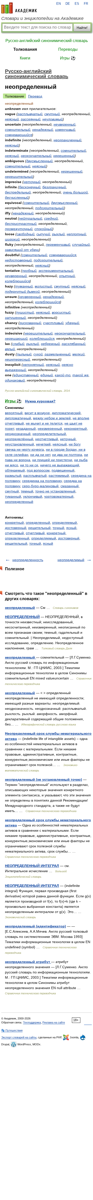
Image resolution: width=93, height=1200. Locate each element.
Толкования (25, 49)
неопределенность (27, 560)
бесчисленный (17, 197)
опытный (67, 276)
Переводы (68, 49)
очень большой (75, 192)
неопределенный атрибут (28, 962)
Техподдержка (32, 1022)
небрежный (50, 344)
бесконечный (29, 187)
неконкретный (75, 429)
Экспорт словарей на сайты (18, 1037)
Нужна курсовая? (40, 401)
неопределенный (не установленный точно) (43, 779)
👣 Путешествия (12, 1030)
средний (51, 218)
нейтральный (30, 218)
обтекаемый (15, 470)
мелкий (78, 354)
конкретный (14, 523)
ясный (71, 528)
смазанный (70, 486)
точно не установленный (55, 491)
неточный (32, 182)
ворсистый (61, 312)
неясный (12, 119)
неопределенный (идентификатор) (35, 926)
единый (46, 375)
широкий (12, 239)
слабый (18, 344)
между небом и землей (52, 418)
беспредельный (18, 192)
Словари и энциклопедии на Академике (42, 18)
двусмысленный (39, 161)
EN (58, 3)
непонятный (33, 365)
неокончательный (36, 156)
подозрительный (49, 208)
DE (67, 3)
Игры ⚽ (68, 58)
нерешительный (19, 177)
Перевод (35, 96)
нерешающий (16, 338)
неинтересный (17, 359)
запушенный (15, 318)
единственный (26, 375)
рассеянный (30, 119)
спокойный (43, 229)
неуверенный (64, 124)
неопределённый (19, 439)
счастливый (53, 323)
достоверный (15, 528)
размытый (13, 476)
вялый (10, 349)
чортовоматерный (58, 496)
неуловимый (52, 119)
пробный (29, 271)
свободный (25, 234)
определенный (38, 523)
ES (77, 3)
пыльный (24, 354)
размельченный (57, 354)
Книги (25, 58)
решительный (39, 528)
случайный (81, 244)
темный (27, 491)
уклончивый (32, 496)
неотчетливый (46, 439)
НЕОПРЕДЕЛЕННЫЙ (22, 617)
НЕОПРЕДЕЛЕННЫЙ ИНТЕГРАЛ (32, 866)
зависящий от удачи (22, 250)
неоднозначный (18, 434)
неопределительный (49, 434)
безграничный (54, 187)
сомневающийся (18, 135)
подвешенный (63, 470)
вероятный (14, 413)
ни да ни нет (40, 455)
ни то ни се (29, 465)
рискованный (30, 323)
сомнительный (17, 130)
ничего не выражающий (59, 465)
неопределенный (19, 502)
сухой (38, 354)
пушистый (25, 312)
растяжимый (59, 476)
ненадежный (42, 130)
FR (86, 3)
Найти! (82, 28)
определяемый (64, 523)
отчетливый (14, 533)
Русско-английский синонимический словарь (46, 41)
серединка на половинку (42, 481)
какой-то (62, 375)
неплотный (76, 234)
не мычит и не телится (44, 423)
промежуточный (18, 229)
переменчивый (58, 244)
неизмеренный (50, 429)
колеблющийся (17, 281)
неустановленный (19, 444)
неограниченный (67, 140)
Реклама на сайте (53, 1022)
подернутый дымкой (22, 291)
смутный (52, 114)
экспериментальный (55, 271)
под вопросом (38, 470)
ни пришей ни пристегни (52, 460)
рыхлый (58, 234)
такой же (80, 375)
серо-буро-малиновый (40, 486)
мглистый (43, 286)
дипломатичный (18, 418)
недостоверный (18, 260)
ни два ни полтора (67, 455)
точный (58, 528)
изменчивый (65, 130)
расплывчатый (30, 114)
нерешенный (64, 156)
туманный (24, 286)
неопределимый (71, 560)
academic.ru (19, 7)
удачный (72, 323)
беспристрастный (20, 224)
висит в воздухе (37, 413)
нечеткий (43, 444)
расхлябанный (73, 344)
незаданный (26, 429)
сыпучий (43, 234)
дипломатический (66, 413)
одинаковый (15, 380)
